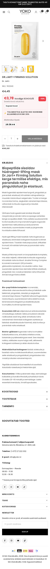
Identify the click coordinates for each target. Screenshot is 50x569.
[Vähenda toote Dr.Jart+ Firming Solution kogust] (5, 138)
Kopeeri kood (12, 106)
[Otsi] (8, 12)
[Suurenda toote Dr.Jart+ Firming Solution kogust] (17, 138)
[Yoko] (25, 12)
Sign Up (25, 532)
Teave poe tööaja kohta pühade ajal (20, 480)
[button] (43, 41)
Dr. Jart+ (6, 81)
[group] (25, 41)
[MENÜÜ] (3, 12)
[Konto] (35, 12)
